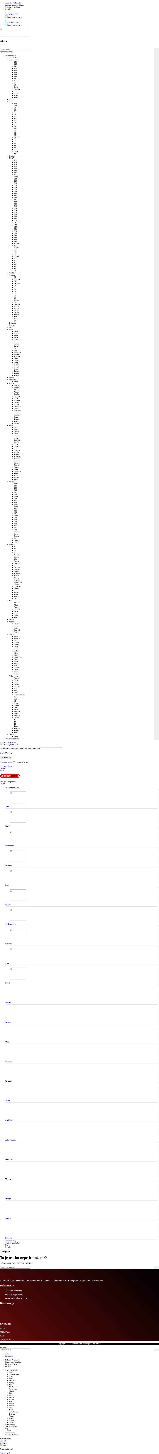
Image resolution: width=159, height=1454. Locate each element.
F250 (16, 335)
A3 (15, 116)
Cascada (17, 440)
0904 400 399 (5, 45)
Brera (16, 87)
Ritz (15, 665)
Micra (16, 398)
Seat (10, 601)
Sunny (16, 417)
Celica (16, 647)
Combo (16, 442)
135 (15, 173)
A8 (15, 127)
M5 (15, 254)
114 (15, 160)
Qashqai (17, 415)
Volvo (11, 734)
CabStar (17, 394)
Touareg (17, 728)
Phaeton (17, 711)
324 (15, 187)
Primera (17, 413)
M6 (15, 258)
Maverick (17, 352)
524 (15, 210)
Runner (16, 668)
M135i (16, 244)
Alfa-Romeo (13, 60)
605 (15, 523)
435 (15, 204)
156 (15, 70)
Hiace (16, 653)
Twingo (16, 597)
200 (15, 106)
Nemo (16, 310)
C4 (15, 292)
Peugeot (12, 482)
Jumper (16, 306)
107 (15, 486)
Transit (16, 375)
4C (15, 81)
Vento (16, 732)
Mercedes (12, 379)
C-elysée (17, 283)
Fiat (10, 327)
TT (15, 154)
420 (15, 198)
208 (15, 494)
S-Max (16, 365)
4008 (16, 507)
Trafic (16, 594)
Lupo (16, 703)
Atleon (16, 392)
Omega (16, 461)
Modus (16, 584)
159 (15, 72)
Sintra (16, 469)
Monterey (17, 457)
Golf (15, 693)
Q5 (15, 133)
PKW (16, 381)
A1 (15, 112)
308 (15, 503)
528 (15, 214)
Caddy (16, 684)
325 (15, 189)
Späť (10, 1372)
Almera (16, 390)
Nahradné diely (10, 56)
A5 (15, 120)
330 (15, 193)
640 (15, 225)
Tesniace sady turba (12, 739)
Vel (15, 599)
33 (15, 79)
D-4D (16, 651)
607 (15, 526)
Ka (15, 348)
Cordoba (17, 609)
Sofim (16, 592)
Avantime (17, 555)
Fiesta (16, 340)
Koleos (16, 569)
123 (15, 168)
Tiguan (16, 726)
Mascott (17, 574)
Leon (16, 615)
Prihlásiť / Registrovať (12, 1435)
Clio (15, 559)
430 (15, 202)
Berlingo (17, 279)
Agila (16, 429)
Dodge (11, 325)
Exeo (16, 611)
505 (15, 517)
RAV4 (16, 663)
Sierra (16, 369)
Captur (16, 557)
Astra (16, 434)
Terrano (17, 419)
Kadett (16, 452)
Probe (16, 361)
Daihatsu (12, 323)
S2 (15, 141)
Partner (16, 540)
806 (15, 528)
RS (15, 139)
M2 (15, 246)
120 (15, 166)
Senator (16, 465)
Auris (16, 636)
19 (15, 548)
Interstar (17, 396)
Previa (16, 661)
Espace (16, 561)
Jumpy (16, 308)
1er (15, 175)
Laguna (16, 571)
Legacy (16, 628)
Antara (16, 432)
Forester (17, 624)
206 (15, 490)
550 (15, 221)
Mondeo (17, 354)
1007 (16, 484)
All (15, 129)
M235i (16, 248)
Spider (16, 97)
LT (15, 701)
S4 (15, 145)
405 (15, 509)
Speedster (17, 471)
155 (15, 68)
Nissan (11, 384)
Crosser (16, 300)
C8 (15, 298)
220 (15, 179)
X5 (15, 267)
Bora (15, 682)
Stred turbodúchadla (12, 58)
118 (15, 164)
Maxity (16, 578)
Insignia (17, 450)
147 (15, 66)
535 (15, 219)
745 (15, 237)
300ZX (16, 388)
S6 (15, 150)
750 (15, 239)
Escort (16, 333)
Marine (16, 705)
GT (15, 91)
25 (15, 277)
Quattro (16, 137)
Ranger (16, 363)
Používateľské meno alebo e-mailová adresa (20, 749)
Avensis (17, 638)
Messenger (18, 582)
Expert (16, 536)
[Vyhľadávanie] (156, 394)
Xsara (16, 319)
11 (15, 546)
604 (15, 521)
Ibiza (16, 613)
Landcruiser (18, 657)
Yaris (16, 674)
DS (15, 302)
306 (15, 498)
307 (15, 500)
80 (15, 108)
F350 (16, 338)
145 (15, 62)
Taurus (16, 371)
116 (15, 162)
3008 (16, 496)
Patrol (16, 409)
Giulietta (17, 89)
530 (15, 216)
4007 (16, 505)
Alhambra (17, 603)
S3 (15, 143)
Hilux (16, 655)
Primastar (17, 411)
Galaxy (16, 346)
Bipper (16, 532)
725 (15, 231)
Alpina (11, 99)
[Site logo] (14, 36)
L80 (15, 699)
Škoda (11, 619)
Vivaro (16, 477)
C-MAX (17, 331)
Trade (16, 421)
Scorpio (17, 367)
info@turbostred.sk (7, 1340)
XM (15, 317)
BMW (11, 158)
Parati (16, 707)
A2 (15, 114)
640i (15, 227)
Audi (11, 102)
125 (15, 170)
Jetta (15, 697)
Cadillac (12, 273)
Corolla (16, 649)
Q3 (15, 131)
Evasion (17, 304)
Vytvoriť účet (13, 745)
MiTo (16, 95)
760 (15, 241)
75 (15, 83)
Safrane (16, 588)
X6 (15, 269)
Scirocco (17, 716)
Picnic (16, 659)
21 (15, 551)
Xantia (16, 315)
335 (15, 196)
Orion (16, 358)
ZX (15, 321)
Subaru (11, 622)
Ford (11, 329)
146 (15, 64)
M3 (15, 250)
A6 (15, 122)
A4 (15, 118)
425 (15, 200)
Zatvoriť (3, 1347)
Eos (15, 688)
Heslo (6, 753)
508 (15, 519)
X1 (15, 260)
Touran (16, 730)
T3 (15, 720)
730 (15, 233)
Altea (16, 605)
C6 (15, 296)
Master (16, 576)
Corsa (16, 444)
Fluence (17, 563)
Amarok (17, 678)
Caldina (17, 642)
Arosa (16, 607)
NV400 (16, 404)
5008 (16, 515)
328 (15, 191)
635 (15, 223)
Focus (16, 342)
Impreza (17, 626)
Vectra (16, 475)
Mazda (11, 377)
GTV (16, 93)
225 (15, 181)
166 (15, 77)
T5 (15, 724)
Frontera (17, 446)
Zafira (16, 480)
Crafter (16, 686)
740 (15, 235)
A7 (15, 125)
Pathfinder (17, 406)
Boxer (16, 534)
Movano (17, 459)
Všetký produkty (14, 1374)
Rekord (16, 463)
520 (15, 208)
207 (15, 492)
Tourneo (17, 373)
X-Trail (16, 423)
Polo (15, 713)
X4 (15, 264)
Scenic (16, 590)
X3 (15, 262)
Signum (17, 467)
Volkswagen (13, 676)
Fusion (16, 344)
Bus (15, 640)
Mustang (17, 356)
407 (15, 513)
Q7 (15, 135)
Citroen (12, 275)
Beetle (16, 680)
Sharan (16, 718)
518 (15, 206)
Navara (16, 402)
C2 (15, 287)
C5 (15, 294)
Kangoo (17, 567)
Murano (17, 400)
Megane (17, 580)
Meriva (16, 455)
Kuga (16, 350)
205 (15, 488)
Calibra (16, 436)
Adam (16, 427)
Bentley (12, 156)
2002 (16, 177)
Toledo (16, 617)
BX (15, 281)
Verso (16, 672)
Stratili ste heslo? (6, 762)
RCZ (15, 542)
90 (15, 85)
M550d (16, 256)
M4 (15, 252)
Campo (16, 438)
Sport (16, 152)
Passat (16, 709)
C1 (15, 285)
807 (15, 530)
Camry (16, 645)
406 (15, 511)
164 (15, 74)
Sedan (16, 632)
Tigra (16, 473)
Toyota (11, 634)
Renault (12, 544)
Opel (11, 425)
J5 (15, 538)
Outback (17, 630)
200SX (16, 386)
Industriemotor (19, 695)
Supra (16, 670)
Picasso (16, 312)
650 (15, 229)
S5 (15, 148)
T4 (15, 722)
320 (15, 185)
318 (15, 183)
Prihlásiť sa (6, 757)
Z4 (15, 271)
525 (15, 212)
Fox (15, 690)
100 (15, 104)
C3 (15, 290)
